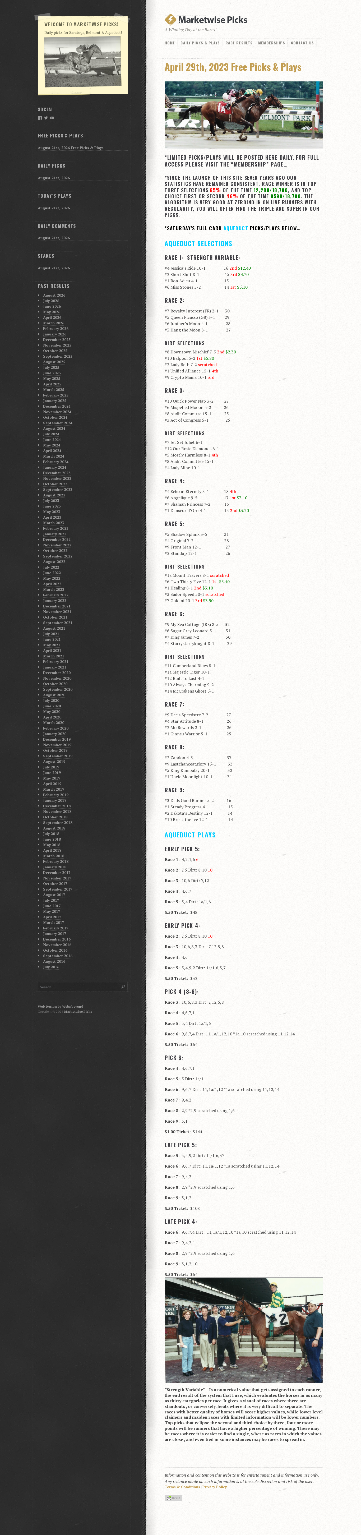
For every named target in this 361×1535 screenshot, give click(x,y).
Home (170, 42)
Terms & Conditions (182, 1487)
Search (123, 986)
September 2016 (57, 955)
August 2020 (54, 694)
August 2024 (54, 428)
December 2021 (57, 606)
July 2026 (51, 300)
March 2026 (53, 322)
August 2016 (54, 961)
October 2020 (55, 683)
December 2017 (57, 872)
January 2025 (54, 400)
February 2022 (55, 594)
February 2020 (55, 728)
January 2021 (54, 667)
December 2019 (57, 739)
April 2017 (52, 916)
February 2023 (55, 528)
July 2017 (51, 900)
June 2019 (52, 772)
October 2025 (55, 350)
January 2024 (54, 467)
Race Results (239, 42)
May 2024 (51, 445)
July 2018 (51, 833)
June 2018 (52, 839)
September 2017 (57, 889)
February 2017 (55, 927)
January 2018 (54, 866)
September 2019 (57, 755)
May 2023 (51, 511)
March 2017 (53, 922)
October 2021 (55, 617)
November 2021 (57, 611)
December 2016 (57, 939)
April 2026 (52, 317)
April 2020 (52, 717)
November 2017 (57, 878)
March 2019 (53, 789)
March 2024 (53, 456)
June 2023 (52, 506)
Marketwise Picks (78, 1011)
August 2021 (54, 628)
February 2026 (55, 328)
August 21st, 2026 (54, 177)
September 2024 (57, 422)
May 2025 (51, 378)
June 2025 (52, 372)
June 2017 (52, 905)
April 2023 (52, 517)
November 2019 (57, 744)
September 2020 (57, 689)
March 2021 (53, 655)
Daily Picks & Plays (200, 42)
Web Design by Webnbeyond (60, 1006)
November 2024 (57, 411)
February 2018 (55, 861)
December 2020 (57, 672)
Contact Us (302, 42)
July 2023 (51, 500)
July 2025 (51, 367)
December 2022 (57, 539)
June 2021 (52, 639)
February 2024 (55, 461)
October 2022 (55, 550)
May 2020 (51, 711)
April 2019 (52, 783)
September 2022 (57, 556)
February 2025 (55, 395)
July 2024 (51, 433)
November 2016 (57, 944)
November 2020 (57, 678)
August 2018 (54, 828)
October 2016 (55, 950)
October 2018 (55, 816)
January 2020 (54, 733)
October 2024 (55, 417)
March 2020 (53, 722)
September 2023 (57, 489)
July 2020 (51, 700)
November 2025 (57, 345)
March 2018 (53, 855)
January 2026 (54, 333)
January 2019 (54, 800)
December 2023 (57, 472)
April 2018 (52, 850)
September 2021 (57, 622)
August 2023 (54, 494)
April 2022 (52, 583)
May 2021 (51, 644)
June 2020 (52, 705)
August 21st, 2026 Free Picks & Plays (71, 147)
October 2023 (55, 483)
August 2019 (54, 761)
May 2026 (51, 311)
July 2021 (51, 633)
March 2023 (53, 522)
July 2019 (51, 766)
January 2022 (54, 600)
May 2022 (51, 578)
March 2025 (53, 389)
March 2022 (53, 589)
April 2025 (52, 383)
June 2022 (52, 572)
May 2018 (51, 844)
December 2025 (57, 339)
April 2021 (52, 650)
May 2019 (51, 778)
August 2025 (54, 361)
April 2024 (52, 450)
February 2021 (55, 661)
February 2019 (55, 794)
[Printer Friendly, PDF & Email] (174, 1498)
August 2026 (54, 295)
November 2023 (57, 478)
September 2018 (57, 822)
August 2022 (54, 561)
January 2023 (54, 533)
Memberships (271, 42)
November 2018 (57, 811)
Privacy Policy (214, 1487)
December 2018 (57, 805)
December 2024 (57, 406)
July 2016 (51, 966)
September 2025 (57, 356)
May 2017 (51, 911)
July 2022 (51, 567)
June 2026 (52, 306)
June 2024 (52, 439)
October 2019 (55, 750)
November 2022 (57, 544)
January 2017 (54, 933)
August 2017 (54, 894)
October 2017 (55, 883)
